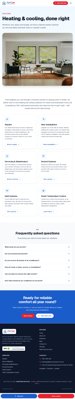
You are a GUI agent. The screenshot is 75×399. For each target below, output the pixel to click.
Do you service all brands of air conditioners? (22, 260)
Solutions (42, 338)
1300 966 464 (61, 3)
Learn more (47, 211)
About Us (42, 336)
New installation (49, 144)
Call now (20, 396)
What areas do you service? (15, 247)
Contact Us (43, 344)
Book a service (12, 179)
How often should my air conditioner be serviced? (24, 281)
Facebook (50, 368)
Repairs (4, 359)
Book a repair (12, 144)
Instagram (42, 368)
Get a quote (47, 179)
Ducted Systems (7, 367)
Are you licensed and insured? (16, 254)
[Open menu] (71, 3)
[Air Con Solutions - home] (8, 3)
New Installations (7, 361)
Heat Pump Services (45, 349)
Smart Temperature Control (10, 372)
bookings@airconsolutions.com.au (53, 362)
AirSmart (42, 347)
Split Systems (6, 370)
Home (41, 333)
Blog (40, 341)
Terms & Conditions (67, 389)
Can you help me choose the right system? (21, 274)
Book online (28, 316)
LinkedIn (56, 368)
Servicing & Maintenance (10, 364)
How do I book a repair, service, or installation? (23, 267)
